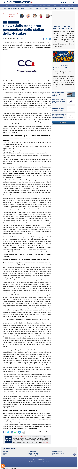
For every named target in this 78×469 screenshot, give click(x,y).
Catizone (35, 12)
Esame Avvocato (15, 8)
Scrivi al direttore (32, 451)
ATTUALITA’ (62, 5)
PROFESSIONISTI (46, 5)
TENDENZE (70, 5)
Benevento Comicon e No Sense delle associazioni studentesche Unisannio (59, 116)
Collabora (5, 455)
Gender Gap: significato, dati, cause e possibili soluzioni (58, 94)
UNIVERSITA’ (22, 5)
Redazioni (5, 451)
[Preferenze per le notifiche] (3, 466)
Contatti (5, 453)
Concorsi (38, 8)
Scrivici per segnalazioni (34, 455)
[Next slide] (51, 15)
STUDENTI (31, 5)
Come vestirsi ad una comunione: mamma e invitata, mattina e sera (58, 108)
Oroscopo (62, 8)
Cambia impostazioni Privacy (12, 468)
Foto (53, 455)
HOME (7, 5)
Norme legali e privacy (58, 453)
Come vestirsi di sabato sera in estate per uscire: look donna (58, 101)
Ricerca (47, 8)
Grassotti (41, 12)
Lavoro (30, 8)
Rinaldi (21, 12)
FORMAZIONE (39, 5)
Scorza (47, 12)
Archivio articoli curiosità (13, 22)
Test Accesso (7, 8)
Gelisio (28, 12)
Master (22, 8)
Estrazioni (70, 8)
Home (5, 22)
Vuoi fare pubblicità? (33, 453)
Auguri (54, 8)
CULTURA (55, 5)
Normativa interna (57, 451)
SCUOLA (15, 5)
